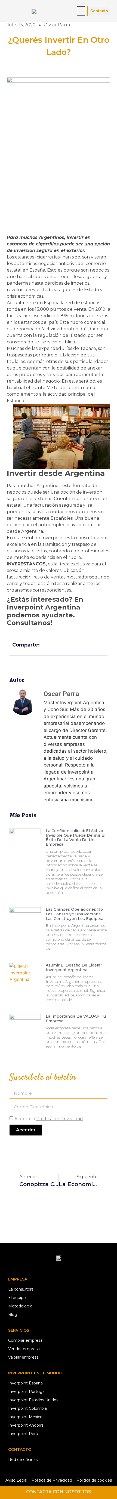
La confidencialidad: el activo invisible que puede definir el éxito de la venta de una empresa (75, 837)
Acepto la (48, 1118)
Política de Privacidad (59, 1118)
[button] (81, 11)
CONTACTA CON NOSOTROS (58, 1491)
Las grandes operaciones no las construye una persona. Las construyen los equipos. (74, 914)
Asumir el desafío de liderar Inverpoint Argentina (74, 967)
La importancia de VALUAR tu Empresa (76, 1018)
